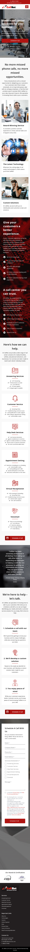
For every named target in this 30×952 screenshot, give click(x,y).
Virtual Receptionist (13, 774)
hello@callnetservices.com (14, 3)
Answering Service (6, 898)
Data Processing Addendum (15, 793)
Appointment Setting (13, 772)
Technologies (5, 918)
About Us (4, 916)
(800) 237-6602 (15, 1)
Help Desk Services (12, 769)
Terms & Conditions (16, 814)
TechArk (15, 950)
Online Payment (5, 922)
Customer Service (12, 766)
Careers (4, 920)
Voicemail (10, 777)
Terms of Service (6, 928)
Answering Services (13, 763)
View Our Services (15, 46)
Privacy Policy (16, 792)
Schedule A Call (15, 41)
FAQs (3, 924)
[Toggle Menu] (27, 6)
